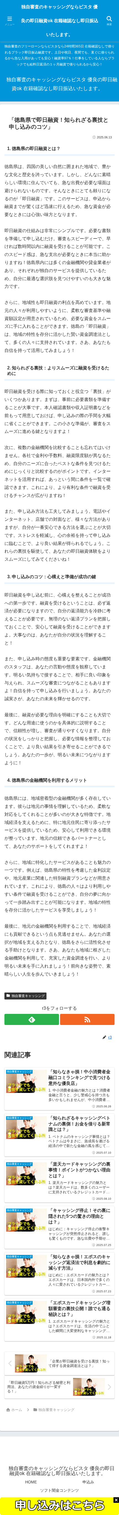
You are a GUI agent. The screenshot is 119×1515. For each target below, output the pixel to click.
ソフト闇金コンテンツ (59, 1490)
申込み (88, 1482)
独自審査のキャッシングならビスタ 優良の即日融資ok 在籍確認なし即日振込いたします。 (59, 20)
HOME (31, 1482)
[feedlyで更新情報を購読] (31, 1019)
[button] (106, 990)
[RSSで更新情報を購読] (87, 1019)
